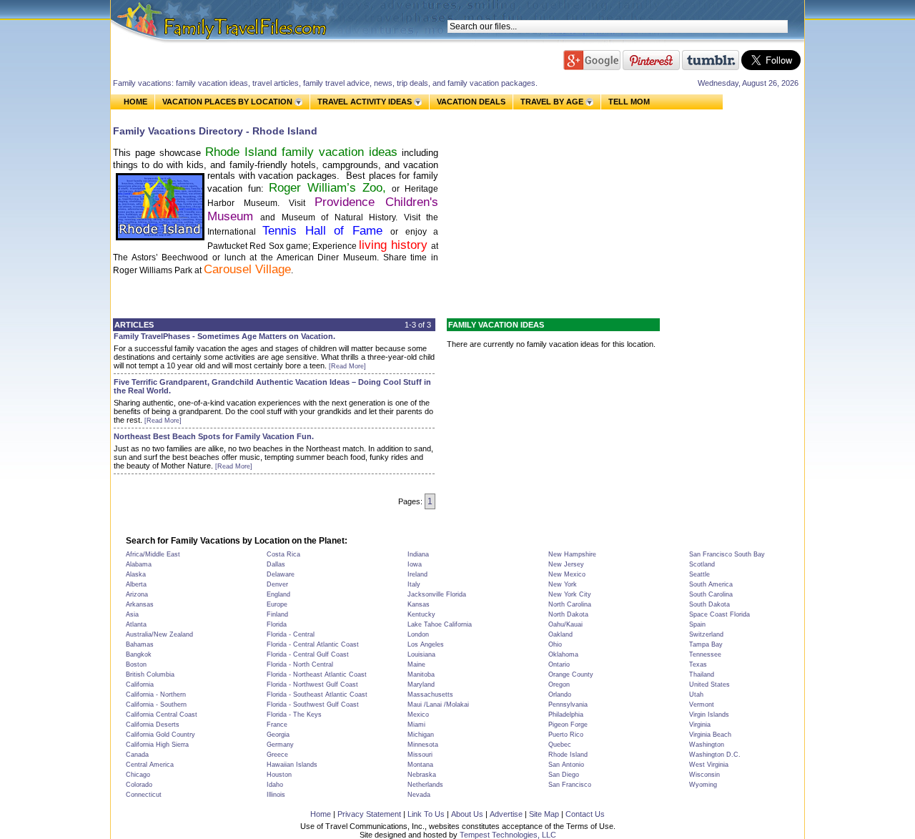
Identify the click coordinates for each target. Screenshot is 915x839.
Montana (420, 764)
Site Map (544, 814)
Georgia (278, 734)
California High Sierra (157, 744)
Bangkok (139, 654)
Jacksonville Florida (436, 594)
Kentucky (421, 614)
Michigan (420, 734)
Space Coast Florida (719, 614)
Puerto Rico (565, 734)
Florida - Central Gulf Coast (308, 654)
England (278, 594)
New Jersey (566, 564)
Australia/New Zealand (159, 634)
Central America (150, 764)
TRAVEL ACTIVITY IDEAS (364, 101)
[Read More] (347, 366)
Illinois (276, 794)
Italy (413, 584)
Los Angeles (425, 644)
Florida (277, 624)
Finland (277, 614)
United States (709, 684)
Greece (277, 754)
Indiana (418, 554)
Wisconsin (704, 774)
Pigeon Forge (568, 724)
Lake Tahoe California (439, 624)
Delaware (281, 574)
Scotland (702, 564)
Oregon (559, 684)
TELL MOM (629, 102)
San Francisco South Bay (727, 554)
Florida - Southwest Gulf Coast (313, 704)
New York (562, 584)
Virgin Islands (709, 714)
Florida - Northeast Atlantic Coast (317, 674)
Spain (697, 624)
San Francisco (569, 784)
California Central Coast (161, 714)
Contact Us (585, 814)
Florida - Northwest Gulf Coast (312, 684)
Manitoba (421, 674)
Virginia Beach (710, 734)
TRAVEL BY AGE (551, 101)
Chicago (138, 774)
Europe (277, 604)
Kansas (418, 604)
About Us (467, 814)
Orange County (570, 674)
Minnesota (422, 744)
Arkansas (140, 604)
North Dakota (568, 614)
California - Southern (156, 704)
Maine (416, 664)
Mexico (418, 714)
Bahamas (140, 644)
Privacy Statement (369, 814)
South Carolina (711, 594)
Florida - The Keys (294, 714)
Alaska (136, 574)
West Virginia (708, 764)
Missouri (419, 754)
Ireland (417, 574)
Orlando (559, 694)
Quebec (559, 744)
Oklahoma (563, 654)
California (140, 684)
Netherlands (425, 784)
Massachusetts (430, 694)
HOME (135, 101)
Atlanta (136, 624)
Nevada (418, 794)
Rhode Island (568, 754)
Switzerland (706, 634)
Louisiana (421, 654)
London (418, 634)
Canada (137, 754)
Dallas (276, 564)
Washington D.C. (715, 754)
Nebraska (421, 774)
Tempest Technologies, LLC (508, 834)
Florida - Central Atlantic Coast (313, 644)
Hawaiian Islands (292, 764)
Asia (132, 614)
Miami (416, 724)
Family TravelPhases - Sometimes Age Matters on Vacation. (224, 336)
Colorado (139, 784)
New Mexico (566, 574)
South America (711, 584)
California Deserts (152, 724)
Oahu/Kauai (565, 624)
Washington (706, 744)
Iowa (414, 564)
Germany (280, 744)
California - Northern (156, 694)
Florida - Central (291, 634)
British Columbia (150, 674)
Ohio (555, 644)
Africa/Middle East (153, 554)
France (277, 724)
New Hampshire (572, 554)
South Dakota (709, 604)
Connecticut (144, 794)
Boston (136, 664)
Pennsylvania (568, 704)
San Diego (563, 774)
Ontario (559, 664)
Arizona (137, 594)
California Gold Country (160, 734)
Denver (277, 584)
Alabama (139, 564)
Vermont (701, 704)
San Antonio (566, 764)
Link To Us (426, 814)
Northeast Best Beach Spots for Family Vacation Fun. (214, 436)
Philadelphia (565, 714)
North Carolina (569, 604)
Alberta (136, 584)
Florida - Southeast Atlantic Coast (317, 694)
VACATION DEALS (471, 101)
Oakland (560, 634)
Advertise (506, 814)
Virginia (700, 724)
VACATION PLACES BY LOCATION (227, 101)
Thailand (701, 674)
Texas (698, 664)
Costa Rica (283, 554)
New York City (569, 594)
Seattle (699, 574)
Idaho (275, 784)
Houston (279, 774)
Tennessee (705, 654)
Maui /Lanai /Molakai (438, 704)
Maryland (421, 684)
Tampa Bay (706, 644)
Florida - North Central (300, 664)
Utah (696, 694)
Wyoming (703, 784)
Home (320, 814)
